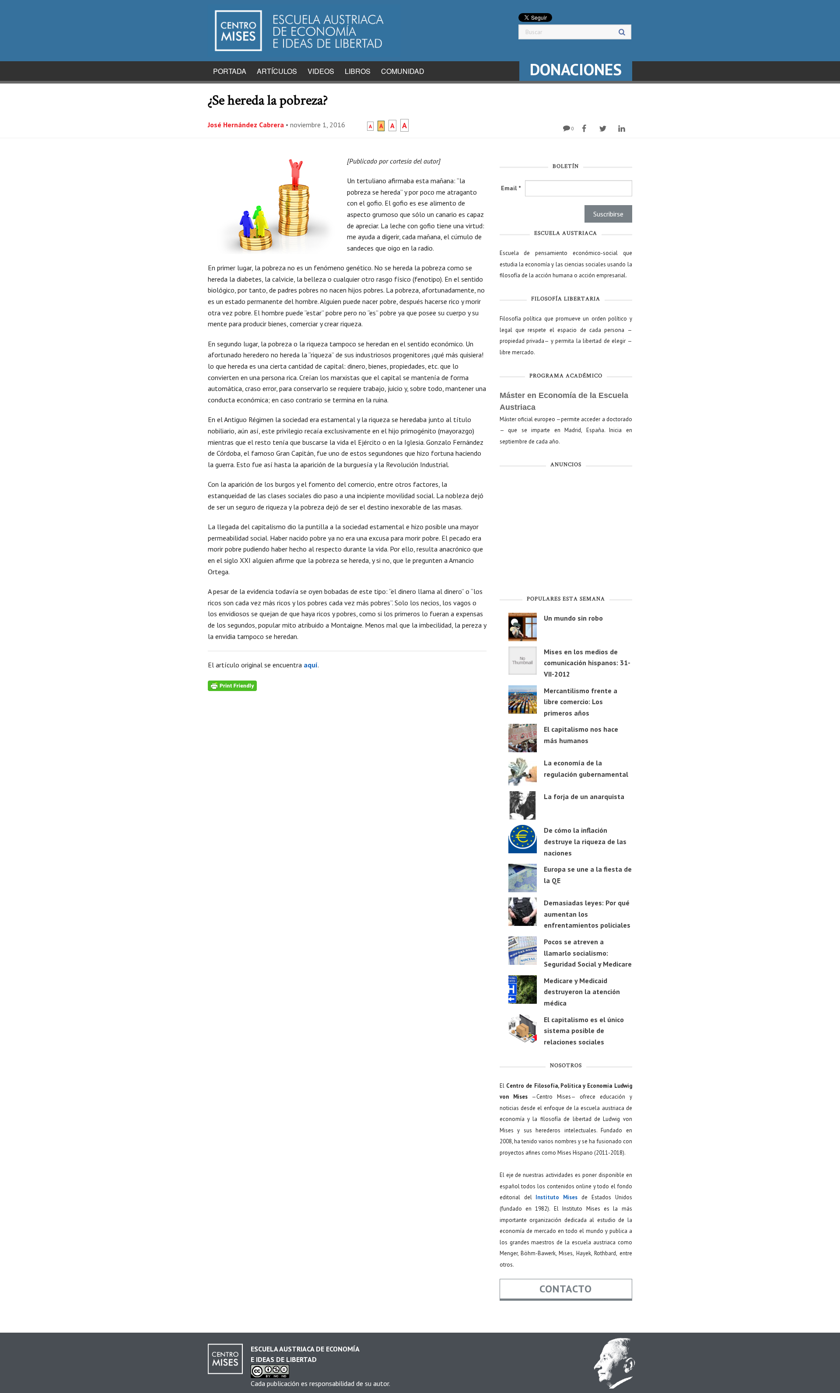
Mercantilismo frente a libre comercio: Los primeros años (580, 701)
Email (511, 188)
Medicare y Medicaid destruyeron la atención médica (582, 991)
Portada (229, 71)
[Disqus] (347, 800)
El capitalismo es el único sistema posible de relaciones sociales (584, 1030)
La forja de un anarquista (584, 796)
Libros (358, 71)
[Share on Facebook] (585, 128)
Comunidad (402, 71)
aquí (311, 664)
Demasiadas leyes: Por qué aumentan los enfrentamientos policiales (587, 913)
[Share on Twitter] (604, 128)
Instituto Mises (557, 1197)
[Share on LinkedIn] (622, 128)
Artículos (277, 71)
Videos (321, 71)
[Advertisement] (566, 533)
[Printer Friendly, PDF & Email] (232, 685)
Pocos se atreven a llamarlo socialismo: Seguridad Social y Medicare (588, 952)
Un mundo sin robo (573, 618)
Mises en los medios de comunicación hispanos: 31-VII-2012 (587, 662)
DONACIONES (576, 69)
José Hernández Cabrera (246, 124)
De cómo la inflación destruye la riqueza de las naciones (585, 841)
